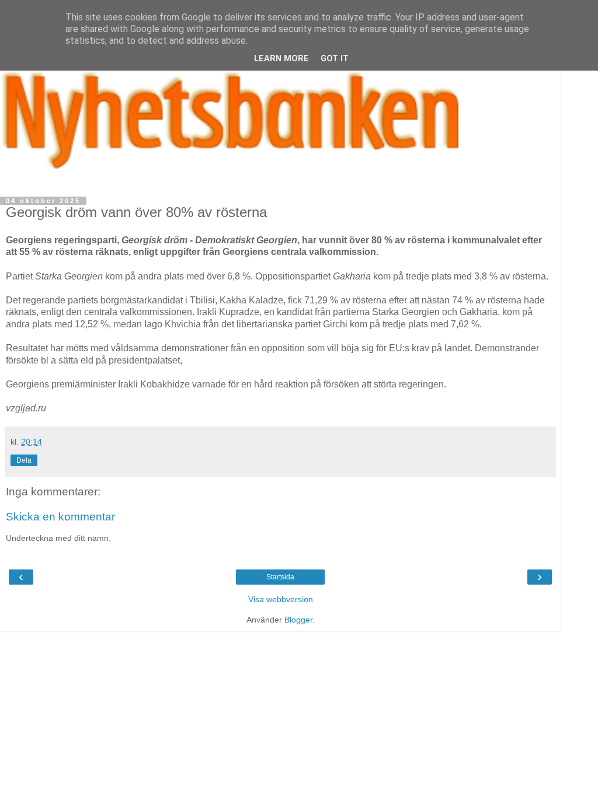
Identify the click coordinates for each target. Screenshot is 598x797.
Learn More (281, 59)
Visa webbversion (280, 599)
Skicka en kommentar (60, 517)
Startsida (280, 577)
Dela (24, 460)
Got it (335, 59)
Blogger (298, 619)
